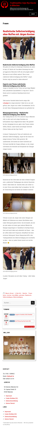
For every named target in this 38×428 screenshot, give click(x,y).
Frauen (30, 293)
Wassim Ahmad (9, 293)
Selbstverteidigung (18, 297)
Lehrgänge (6, 103)
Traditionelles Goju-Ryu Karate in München (12, 422)
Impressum (9, 396)
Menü (33, 14)
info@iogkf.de (10, 376)
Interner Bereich (10, 403)
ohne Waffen (15, 295)
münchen (9, 295)
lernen (4, 295)
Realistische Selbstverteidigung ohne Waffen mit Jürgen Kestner (19, 33)
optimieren (21, 295)
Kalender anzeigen (29, 326)
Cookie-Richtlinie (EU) (12, 398)
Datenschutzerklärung (12, 401)
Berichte (25, 293)
